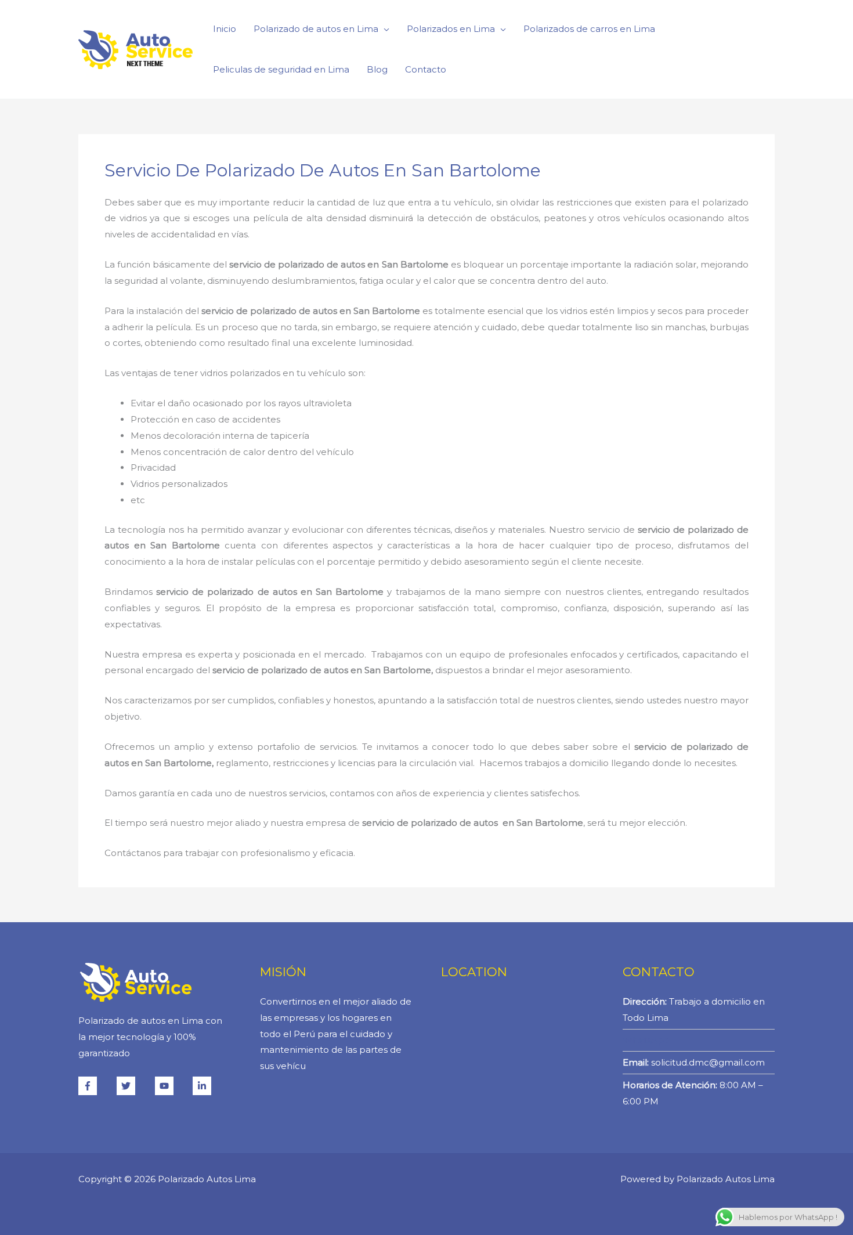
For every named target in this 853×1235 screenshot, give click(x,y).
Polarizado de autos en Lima (316, 28)
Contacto (425, 69)
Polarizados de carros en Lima (589, 28)
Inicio (224, 28)
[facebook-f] (96, 1086)
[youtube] (173, 1086)
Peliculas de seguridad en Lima (281, 69)
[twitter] (135, 1086)
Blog (377, 69)
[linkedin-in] (203, 1086)
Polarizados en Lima (451, 28)
